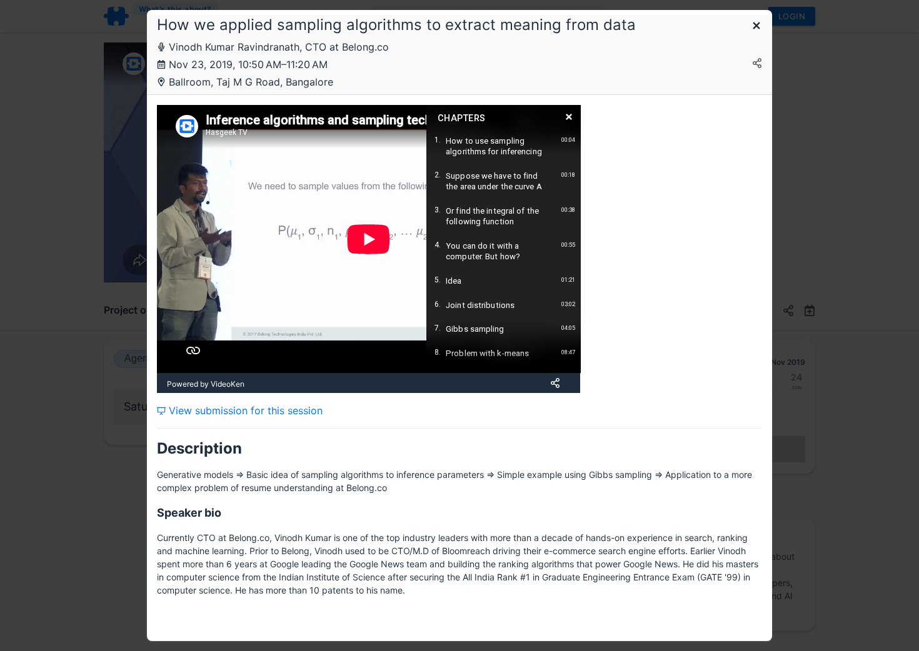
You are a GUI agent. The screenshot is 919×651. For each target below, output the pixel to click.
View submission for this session (244, 410)
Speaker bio (189, 512)
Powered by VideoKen (205, 384)
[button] (756, 26)
